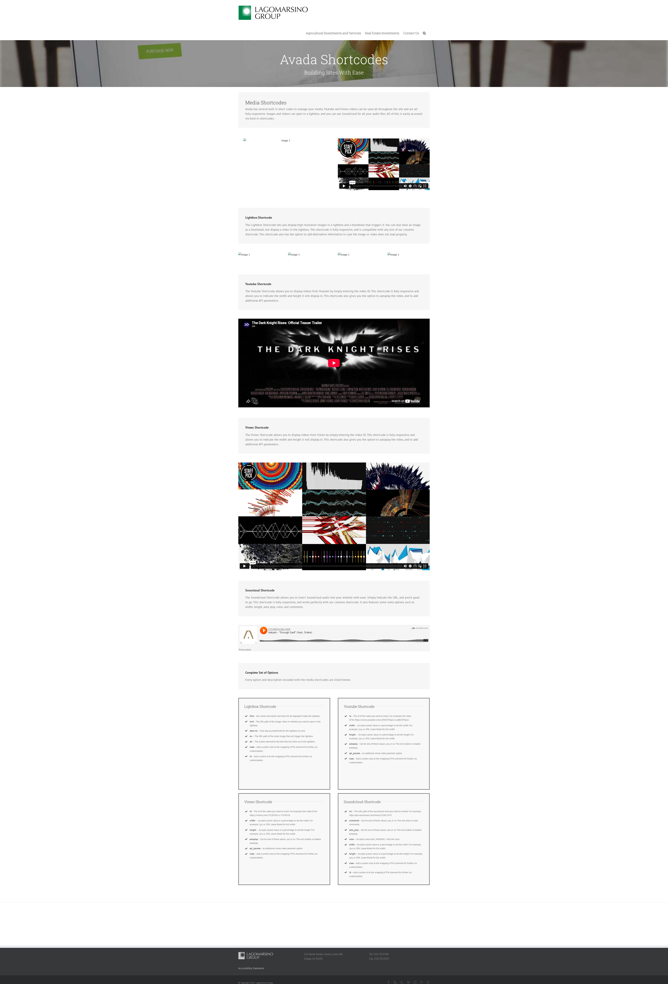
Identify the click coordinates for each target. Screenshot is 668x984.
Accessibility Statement (251, 968)
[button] (424, 33)
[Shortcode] (334, 43)
